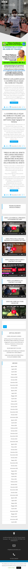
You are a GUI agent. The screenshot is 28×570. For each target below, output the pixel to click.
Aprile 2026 (14, 371)
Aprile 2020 (14, 508)
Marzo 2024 (14, 425)
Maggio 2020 (14, 506)
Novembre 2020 (14, 489)
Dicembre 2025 (14, 382)
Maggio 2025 (14, 396)
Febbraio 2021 (14, 481)
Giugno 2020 (14, 503)
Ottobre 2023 (14, 439)
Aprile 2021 (14, 476)
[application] (14, 228)
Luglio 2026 (14, 369)
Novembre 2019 (14, 511)
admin (7, 107)
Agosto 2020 (14, 498)
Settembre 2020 (14, 495)
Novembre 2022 (14, 455)
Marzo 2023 (14, 447)
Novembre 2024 (14, 412)
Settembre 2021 (14, 468)
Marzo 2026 (14, 374)
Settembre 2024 (14, 417)
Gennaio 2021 (14, 484)
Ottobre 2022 (14, 457)
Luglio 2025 (14, 393)
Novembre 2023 (14, 436)
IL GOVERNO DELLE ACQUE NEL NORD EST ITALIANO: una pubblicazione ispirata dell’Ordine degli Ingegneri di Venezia (14, 118)
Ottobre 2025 (14, 388)
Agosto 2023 (14, 444)
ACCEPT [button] (18, 567)
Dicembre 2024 (14, 409)
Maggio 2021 (14, 473)
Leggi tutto (14, 102)
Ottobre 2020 (14, 492)
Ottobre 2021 (14, 465)
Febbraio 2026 (14, 377)
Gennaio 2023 (14, 449)
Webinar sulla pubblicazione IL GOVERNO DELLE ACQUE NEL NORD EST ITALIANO (14, 81)
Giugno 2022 (14, 460)
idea (8, 3)
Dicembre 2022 (14, 452)
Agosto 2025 (14, 390)
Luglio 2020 (14, 500)
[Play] (3, 233)
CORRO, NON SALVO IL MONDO (14, 336)
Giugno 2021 (14, 471)
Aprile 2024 (14, 422)
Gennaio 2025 (14, 406)
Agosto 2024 (14, 420)
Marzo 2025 (14, 401)
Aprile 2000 (14, 522)
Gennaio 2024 (14, 430)
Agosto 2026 (14, 366)
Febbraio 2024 (14, 428)
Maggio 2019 (14, 514)
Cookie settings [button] (11, 567)
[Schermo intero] (24, 233)
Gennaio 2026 (14, 379)
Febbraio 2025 (14, 404)
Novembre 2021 (14, 463)
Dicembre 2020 (14, 487)
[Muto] (22, 233)
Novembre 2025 (14, 385)
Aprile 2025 (14, 398)
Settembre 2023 (14, 441)
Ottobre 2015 (14, 516)
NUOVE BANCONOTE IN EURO (14, 348)
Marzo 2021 (14, 479)
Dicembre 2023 (14, 433)
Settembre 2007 (14, 519)
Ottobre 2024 (14, 414)
